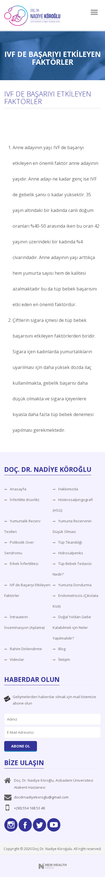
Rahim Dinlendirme (26, 648)
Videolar (17, 659)
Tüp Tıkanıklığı (70, 542)
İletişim (64, 659)
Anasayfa (18, 488)
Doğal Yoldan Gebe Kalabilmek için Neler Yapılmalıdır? (72, 627)
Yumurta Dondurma (75, 584)
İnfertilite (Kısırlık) (24, 499)
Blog (62, 648)
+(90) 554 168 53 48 (29, 808)
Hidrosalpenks (70, 552)
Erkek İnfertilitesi (24, 563)
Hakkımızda (68, 488)
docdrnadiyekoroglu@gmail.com (41, 797)
